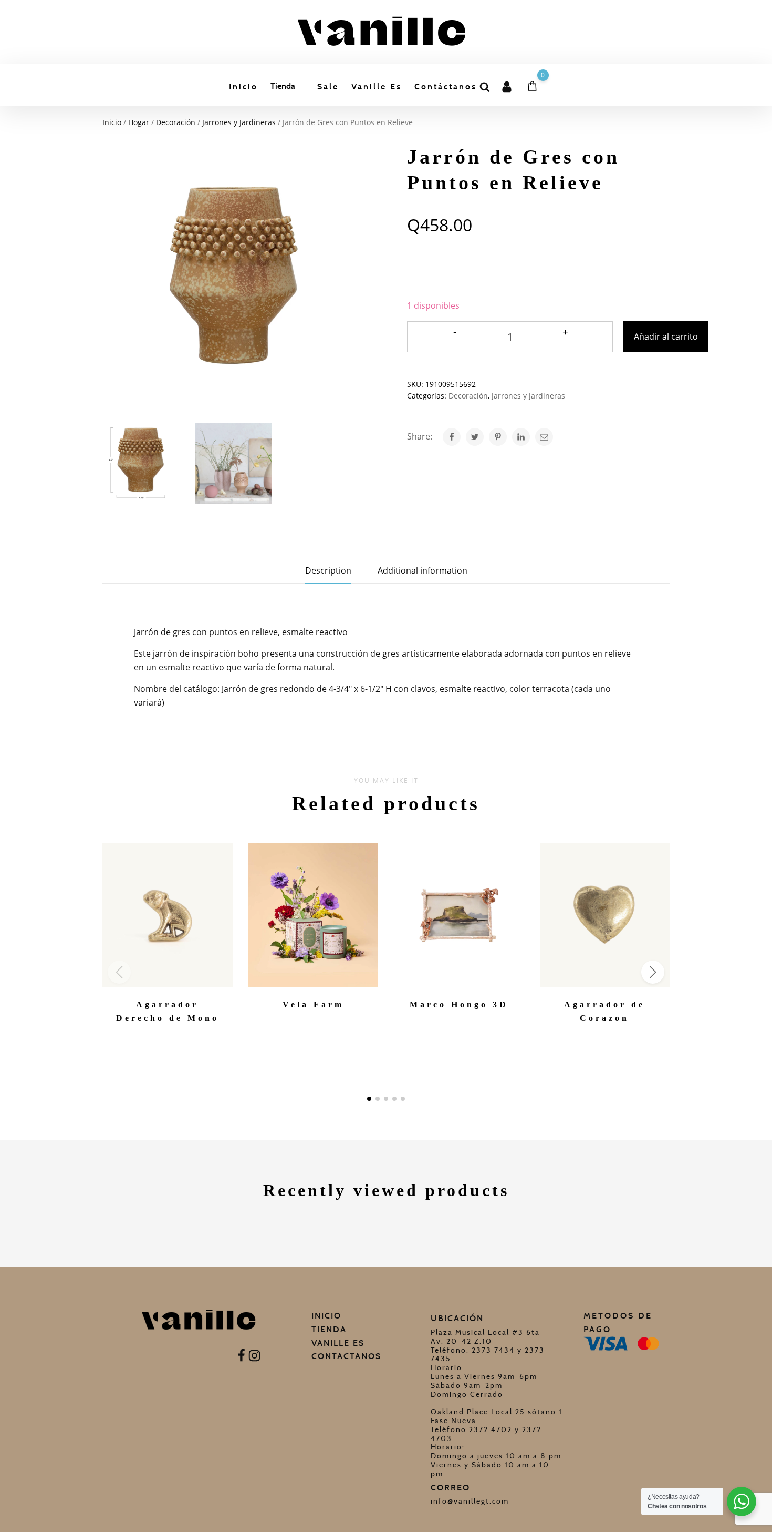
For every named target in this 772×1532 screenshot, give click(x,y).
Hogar (138, 122)
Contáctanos (445, 86)
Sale (328, 86)
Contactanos (346, 1356)
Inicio (243, 86)
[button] (369, 1099)
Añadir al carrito (666, 336)
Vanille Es (376, 86)
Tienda (282, 86)
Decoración (175, 122)
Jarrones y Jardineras (239, 122)
